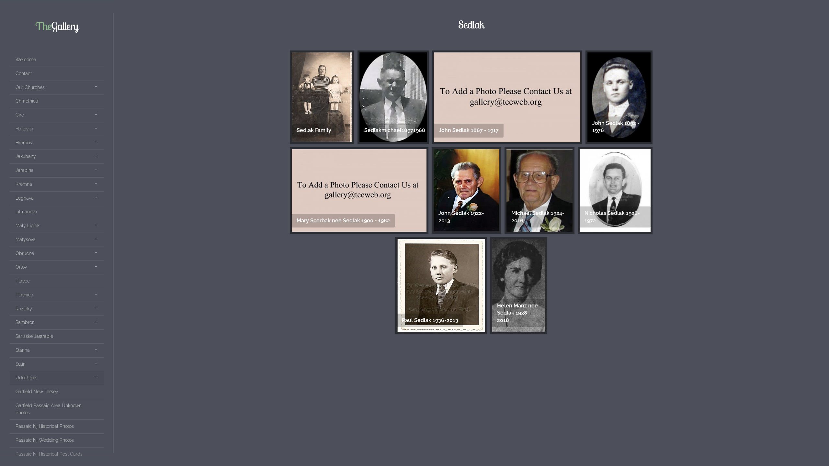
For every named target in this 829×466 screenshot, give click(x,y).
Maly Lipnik (28, 225)
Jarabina (25, 170)
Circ (20, 114)
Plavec (23, 280)
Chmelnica (27, 101)
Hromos (24, 142)
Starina (23, 350)
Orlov (21, 267)
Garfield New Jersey (37, 391)
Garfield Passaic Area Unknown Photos (49, 409)
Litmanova (26, 211)
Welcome (26, 59)
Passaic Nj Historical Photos (45, 426)
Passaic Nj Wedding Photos (45, 440)
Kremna (24, 184)
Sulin (21, 364)
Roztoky (24, 308)
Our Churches (30, 87)
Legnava (25, 198)
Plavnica (24, 294)
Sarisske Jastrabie (34, 336)
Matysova (26, 239)
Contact (24, 73)
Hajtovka (24, 128)
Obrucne (25, 253)
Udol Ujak (26, 377)
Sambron (25, 322)
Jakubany (26, 156)
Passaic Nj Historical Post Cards (49, 454)
